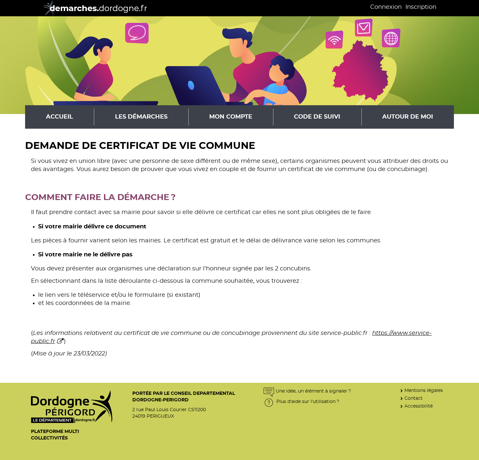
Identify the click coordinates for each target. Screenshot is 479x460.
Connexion (386, 7)
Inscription (420, 7)
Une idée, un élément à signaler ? (313, 391)
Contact (413, 398)
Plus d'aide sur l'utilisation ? (307, 401)
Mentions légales (423, 390)
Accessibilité (418, 406)
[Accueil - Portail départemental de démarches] (92, 8)
